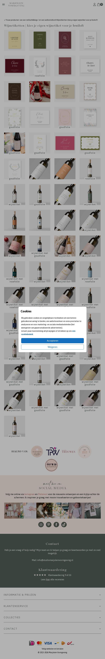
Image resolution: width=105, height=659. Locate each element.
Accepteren (52, 340)
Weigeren (52, 347)
